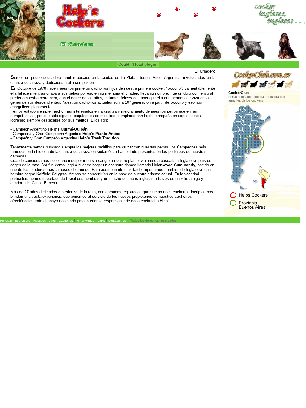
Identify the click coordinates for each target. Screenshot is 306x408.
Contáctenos (117, 220)
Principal (6, 220)
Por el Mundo (85, 220)
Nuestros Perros (44, 220)
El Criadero (22, 220)
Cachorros (66, 220)
